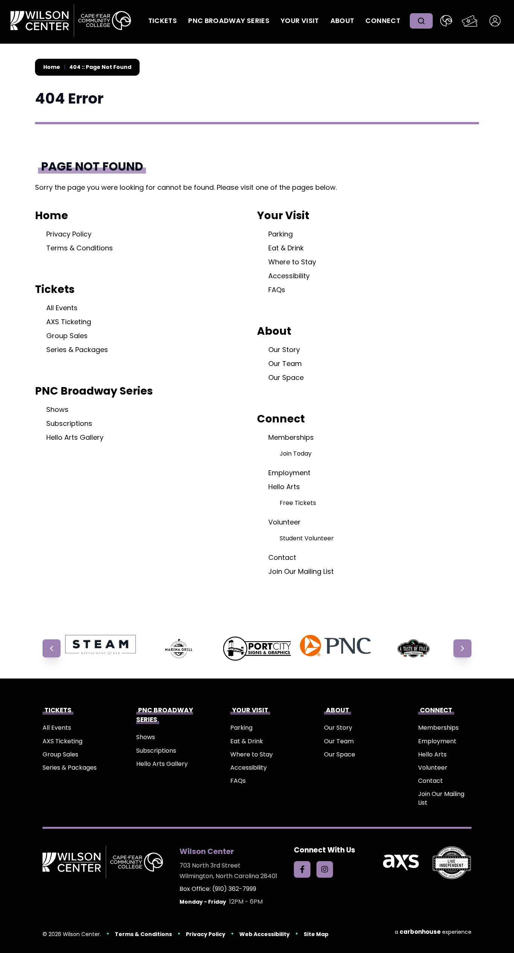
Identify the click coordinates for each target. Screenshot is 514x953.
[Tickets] (469, 21)
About (342, 20)
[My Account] (495, 20)
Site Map (316, 934)
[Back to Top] (502, 930)
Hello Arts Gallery (74, 437)
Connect (382, 20)
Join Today (296, 453)
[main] (257, 339)
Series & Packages (77, 349)
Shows (57, 409)
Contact (282, 557)
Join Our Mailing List (301, 571)
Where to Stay (292, 262)
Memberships (291, 437)
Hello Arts (284, 486)
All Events (62, 308)
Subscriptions (69, 423)
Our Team (285, 363)
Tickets (162, 20)
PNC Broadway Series (228, 20)
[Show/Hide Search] (421, 21)
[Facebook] (302, 869)
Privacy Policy (68, 234)
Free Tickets (298, 503)
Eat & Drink (286, 248)
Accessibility (289, 276)
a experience (433, 932)
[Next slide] (462, 648)
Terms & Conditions (79, 248)
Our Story (284, 349)
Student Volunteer (307, 538)
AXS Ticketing (68, 321)
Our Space (286, 377)
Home (51, 67)
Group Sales (67, 335)
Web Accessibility (264, 934)
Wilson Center (71, 21)
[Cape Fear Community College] (446, 20)
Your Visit (300, 20)
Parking (280, 234)
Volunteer (284, 522)
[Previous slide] (52, 648)
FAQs (276, 289)
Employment (289, 472)
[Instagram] (324, 869)
